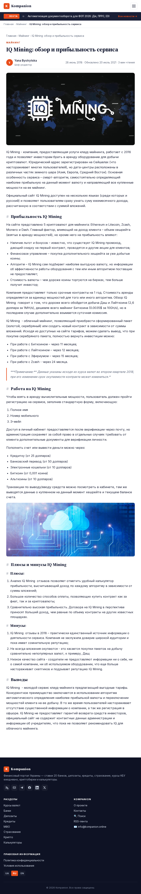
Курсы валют (12, 805)
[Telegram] (22, 787)
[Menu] (133, 6)
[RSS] (7, 787)
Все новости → (127, 16)
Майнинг (21, 24)
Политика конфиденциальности (24, 860)
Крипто (8, 837)
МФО (7, 826)
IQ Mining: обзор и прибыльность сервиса (58, 35)
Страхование (12, 831)
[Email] (14, 787)
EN (22, 873)
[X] (44, 787)
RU (14, 873)
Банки (7, 810)
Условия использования (19, 865)
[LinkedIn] (37, 787)
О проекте (80, 805)
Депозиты (10, 816)
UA (7, 873)
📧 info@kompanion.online (90, 826)
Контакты (80, 810)
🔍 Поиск (80, 816)
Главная (9, 24)
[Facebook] (29, 787)
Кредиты (9, 821)
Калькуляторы (13, 842)
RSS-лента (81, 821)
